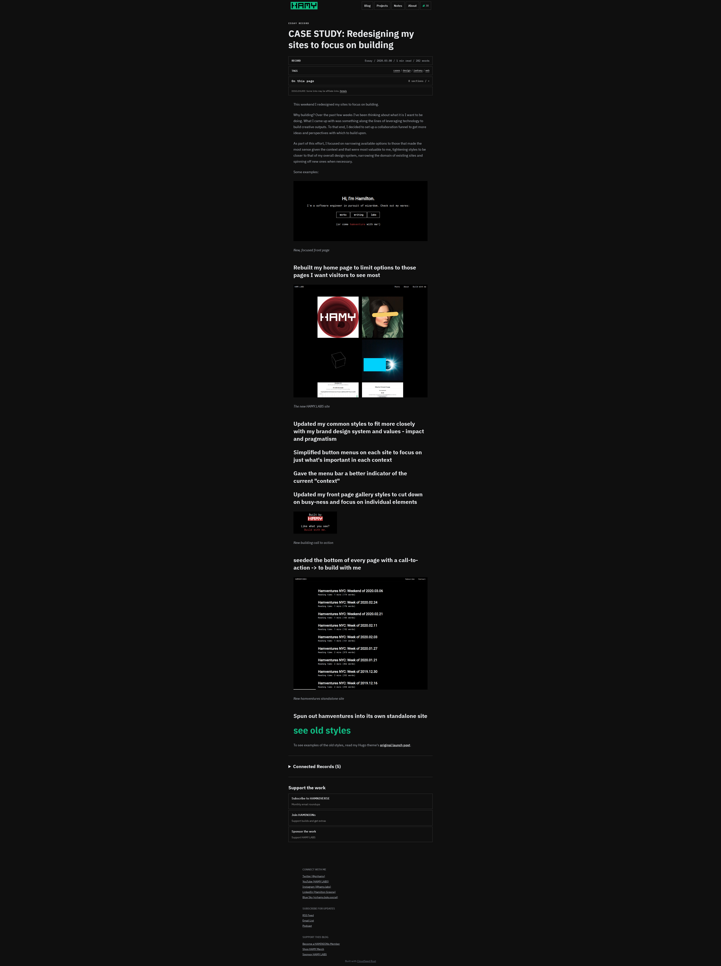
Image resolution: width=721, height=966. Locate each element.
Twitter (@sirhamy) (313, 876)
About (412, 6)
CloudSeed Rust (366, 961)
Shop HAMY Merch (313, 949)
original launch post (395, 745)
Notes (398, 6)
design (407, 70)
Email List (308, 920)
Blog (367, 6)
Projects (382, 6)
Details (343, 91)
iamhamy (418, 70)
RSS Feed (308, 915)
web (427, 70)
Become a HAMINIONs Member (321, 944)
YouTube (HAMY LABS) (315, 881)
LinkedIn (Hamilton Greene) (319, 892)
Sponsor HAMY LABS (314, 954)
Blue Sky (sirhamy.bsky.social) (320, 897)
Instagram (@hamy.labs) (316, 886)
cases (396, 70)
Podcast (307, 926)
